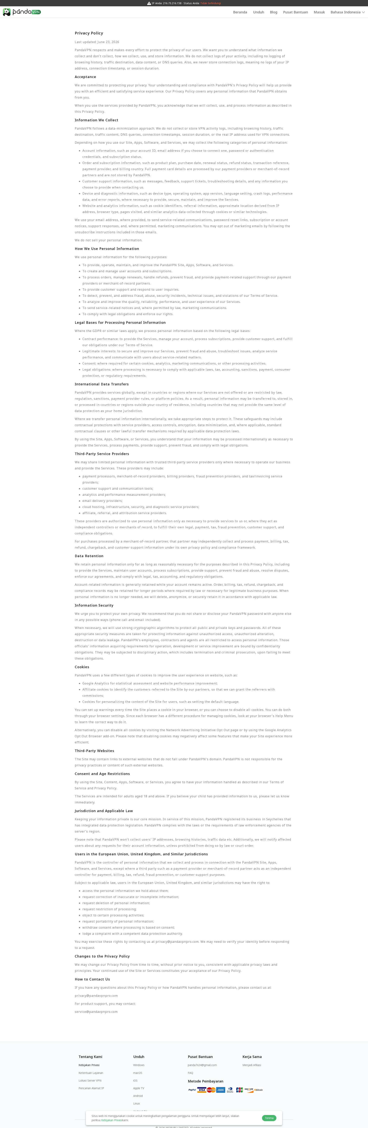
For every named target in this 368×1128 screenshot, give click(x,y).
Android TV (140, 1111)
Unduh (258, 12)
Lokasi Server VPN (90, 1080)
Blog (273, 12)
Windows (139, 1065)
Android (138, 1096)
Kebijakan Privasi (89, 1065)
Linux (136, 1103)
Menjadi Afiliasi (251, 1065)
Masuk (319, 12)
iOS (135, 1080)
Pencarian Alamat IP (91, 1088)
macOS (137, 1073)
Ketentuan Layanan (91, 1073)
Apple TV (138, 1088)
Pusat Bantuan (295, 12)
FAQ (190, 1073)
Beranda (240, 12)
